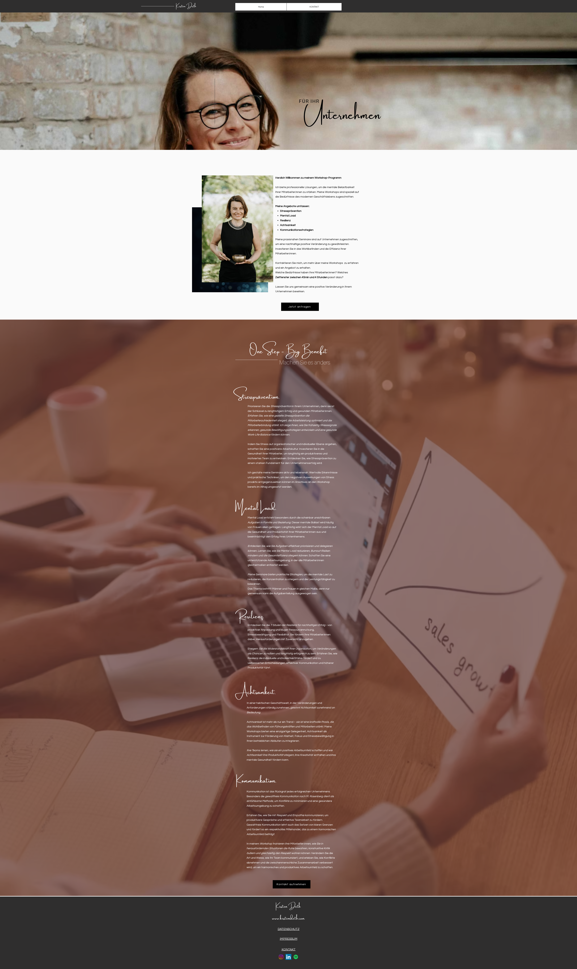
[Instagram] (281, 957)
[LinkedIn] (288, 957)
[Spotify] (296, 957)
